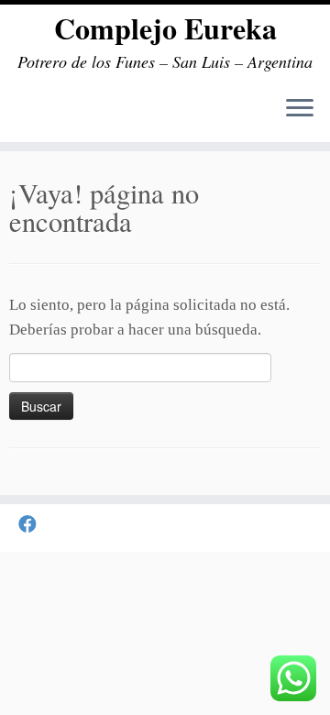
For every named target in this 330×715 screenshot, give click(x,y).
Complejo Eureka (165, 28)
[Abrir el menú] (300, 109)
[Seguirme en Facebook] (32, 524)
